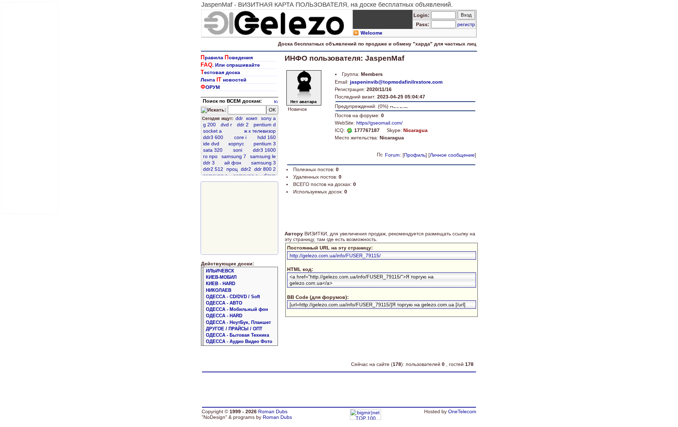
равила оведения (227, 57)
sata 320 (212, 150)
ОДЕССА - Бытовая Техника (237, 335)
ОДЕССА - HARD (224, 315)
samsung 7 (233, 156)
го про (210, 156)
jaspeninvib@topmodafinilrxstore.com (396, 82)
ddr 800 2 (265, 169)
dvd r (226, 124)
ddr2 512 (213, 169)
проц (232, 169)
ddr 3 (209, 163)
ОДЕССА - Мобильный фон (237, 309)
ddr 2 (243, 124)
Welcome (371, 33)
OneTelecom (462, 411)
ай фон (232, 163)
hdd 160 (266, 137)
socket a (212, 131)
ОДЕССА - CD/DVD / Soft (233, 296)
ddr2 (246, 169)
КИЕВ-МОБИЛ (221, 277)
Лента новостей (223, 80)
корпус (236, 143)
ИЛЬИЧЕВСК (220, 270)
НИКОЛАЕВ (218, 290)
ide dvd (211, 143)
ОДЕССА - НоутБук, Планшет (238, 322)
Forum (392, 155)
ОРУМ (210, 87)
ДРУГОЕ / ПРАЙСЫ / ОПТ (234, 328)
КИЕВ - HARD (220, 283)
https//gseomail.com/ (379, 123)
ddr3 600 (213, 137)
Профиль (415, 155)
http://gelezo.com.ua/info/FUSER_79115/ (335, 255)
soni (237, 150)
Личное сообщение (452, 155)
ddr (239, 118)
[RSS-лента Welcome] (356, 34)
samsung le (263, 156)
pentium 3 (265, 143)
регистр (466, 24)
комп (251, 118)
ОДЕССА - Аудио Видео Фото (239, 341)
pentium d (265, 124)
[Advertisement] (30, 108)
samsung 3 (263, 163)
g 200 (209, 124)
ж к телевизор (260, 131)
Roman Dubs (272, 411)
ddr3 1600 (264, 150)
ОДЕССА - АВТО (224, 303)
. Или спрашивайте (230, 65)
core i (240, 137)
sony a (268, 118)
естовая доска (220, 72)
